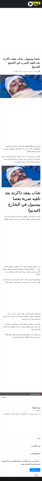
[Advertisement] (21, 31)
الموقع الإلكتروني (35, 453)
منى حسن (35, 71)
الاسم (38, 438)
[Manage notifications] (36, 475)
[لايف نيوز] (34, 3)
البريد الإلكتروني (35, 446)
